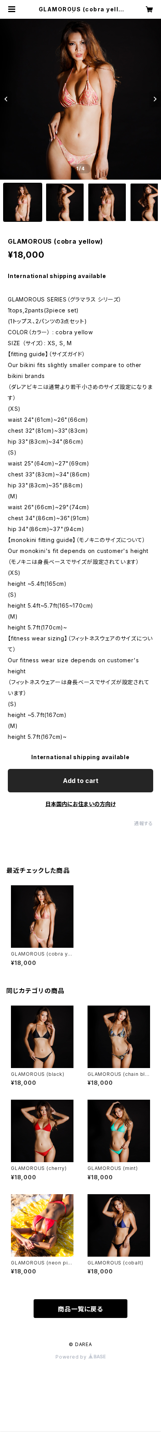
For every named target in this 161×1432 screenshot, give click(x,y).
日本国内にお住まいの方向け (80, 804)
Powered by (71, 1357)
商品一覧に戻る (80, 1309)
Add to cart (80, 781)
